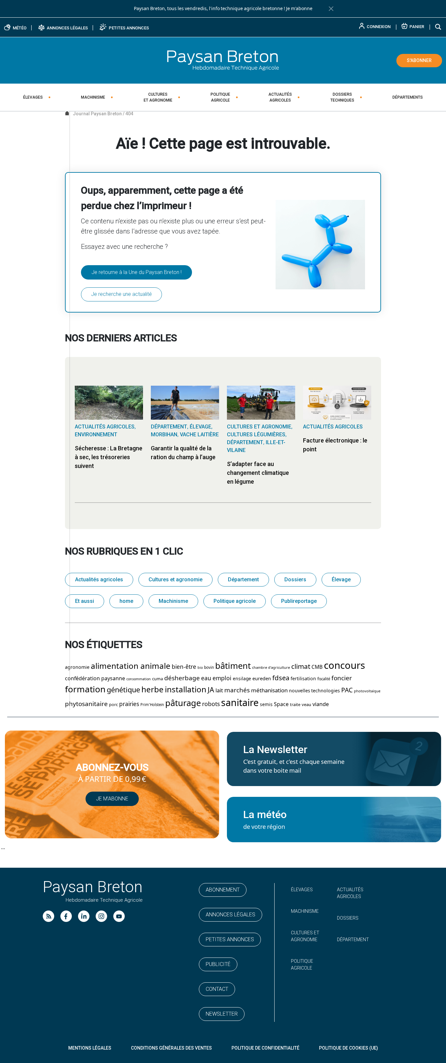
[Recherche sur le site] (438, 26)
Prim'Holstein (152, 704)
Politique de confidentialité (265, 1048)
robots (211, 704)
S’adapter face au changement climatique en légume (258, 472)
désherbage (182, 678)
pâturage (183, 703)
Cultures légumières (256, 434)
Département (169, 427)
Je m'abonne (299, 8)
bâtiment (233, 666)
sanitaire (240, 702)
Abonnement (223, 890)
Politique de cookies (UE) (348, 1048)
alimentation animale (130, 666)
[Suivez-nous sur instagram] (101, 916)
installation (185, 689)
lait (219, 690)
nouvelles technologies (314, 690)
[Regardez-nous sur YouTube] (119, 916)
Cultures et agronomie (259, 427)
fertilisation (303, 678)
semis (266, 704)
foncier (341, 678)
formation (85, 689)
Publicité (218, 964)
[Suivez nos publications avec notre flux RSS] (48, 916)
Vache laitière (199, 434)
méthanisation (269, 690)
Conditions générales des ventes (171, 1048)
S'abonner (419, 60)
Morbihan (164, 434)
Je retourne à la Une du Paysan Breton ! (136, 272)
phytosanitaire (86, 704)
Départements (407, 97)
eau (206, 678)
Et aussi (84, 601)
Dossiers (342, 97)
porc (113, 704)
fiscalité (323, 679)
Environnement (96, 434)
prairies (129, 704)
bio (200, 668)
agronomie (77, 667)
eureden (261, 679)
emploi (222, 678)
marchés (237, 690)
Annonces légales (230, 914)
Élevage (200, 427)
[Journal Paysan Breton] (223, 60)
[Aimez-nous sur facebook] (66, 916)
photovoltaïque (367, 691)
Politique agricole (235, 601)
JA (211, 690)
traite (295, 704)
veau (306, 704)
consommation (138, 679)
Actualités (280, 97)
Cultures (158, 97)
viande (320, 704)
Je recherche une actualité (121, 294)
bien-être (184, 667)
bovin (209, 667)
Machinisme (93, 97)
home (126, 601)
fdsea (280, 678)
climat (300, 666)
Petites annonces (230, 939)
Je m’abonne (112, 799)
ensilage (242, 678)
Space (281, 704)
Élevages (33, 97)
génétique (123, 690)
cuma (157, 678)
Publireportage (299, 601)
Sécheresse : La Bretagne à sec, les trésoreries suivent (108, 457)
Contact (217, 989)
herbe (152, 689)
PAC (347, 690)
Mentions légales (89, 1048)
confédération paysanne (95, 678)
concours (344, 665)
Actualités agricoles (105, 427)
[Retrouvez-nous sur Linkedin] (83, 916)
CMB (317, 667)
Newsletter (222, 1014)
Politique (220, 97)
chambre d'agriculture (271, 668)
